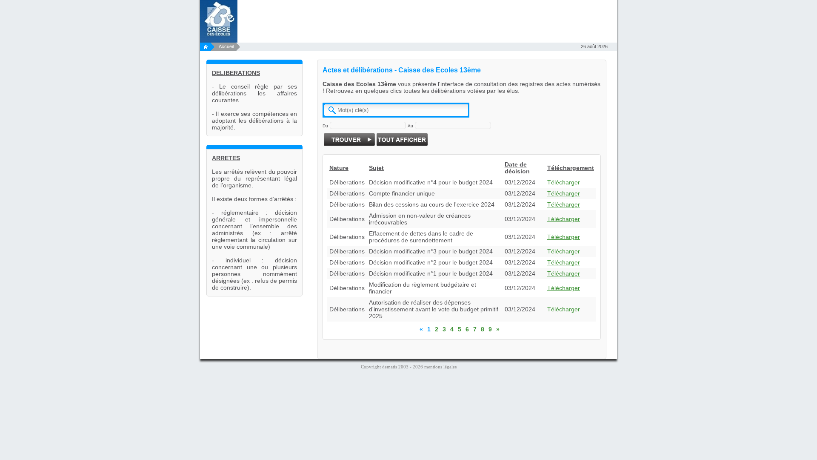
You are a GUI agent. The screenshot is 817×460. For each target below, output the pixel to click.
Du (325, 126)
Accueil (226, 46)
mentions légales (440, 366)
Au (410, 126)
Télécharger (563, 182)
